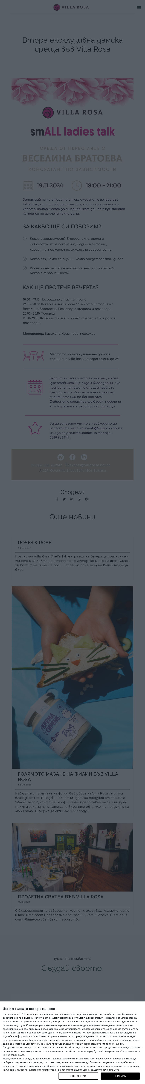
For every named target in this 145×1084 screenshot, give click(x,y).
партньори (32, 1014)
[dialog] (72, 1043)
